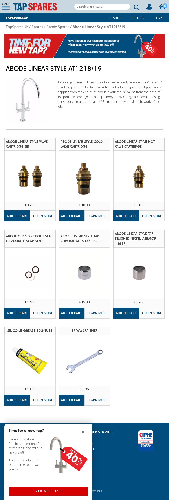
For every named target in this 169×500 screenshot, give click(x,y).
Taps (159, 17)
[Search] (135, 7)
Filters (138, 17)
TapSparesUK (17, 17)
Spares (115, 17)
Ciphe (146, 441)
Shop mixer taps (48, 491)
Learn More (43, 216)
